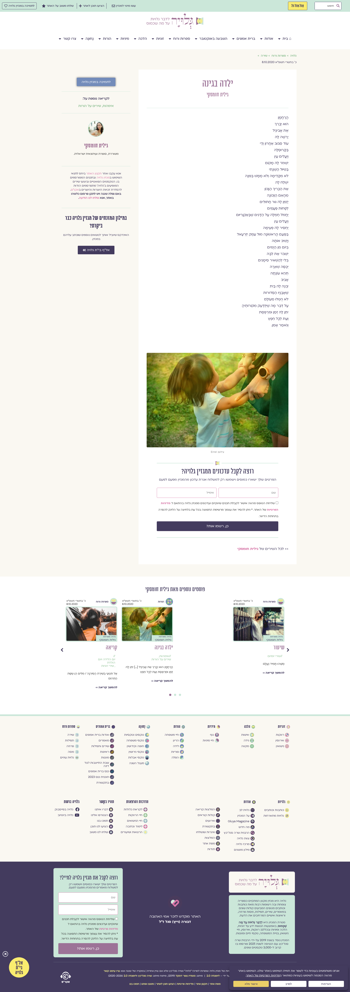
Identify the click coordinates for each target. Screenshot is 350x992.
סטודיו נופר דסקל (185, 975)
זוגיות (160, 38)
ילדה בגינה (275, 647)
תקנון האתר (93, 173)
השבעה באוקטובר (213, 38)
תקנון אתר (201, 984)
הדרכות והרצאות (137, 801)
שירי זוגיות (219, 666)
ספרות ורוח (181, 38)
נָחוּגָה (89, 38)
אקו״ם (75, 190)
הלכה (142, 38)
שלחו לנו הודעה (89, 198)
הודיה (112, 647)
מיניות (125, 38)
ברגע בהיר (164, 647)
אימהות (108, 106)
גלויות (281, 802)
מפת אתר (215, 984)
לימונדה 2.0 (213, 975)
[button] (5, 954)
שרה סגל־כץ (145, 975)
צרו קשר (69, 38)
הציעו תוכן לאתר (165, 984)
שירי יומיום (106, 656)
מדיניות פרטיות (108, 929)
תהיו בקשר (106, 801)
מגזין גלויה (103, 177)
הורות (107, 38)
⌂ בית (287, 38)
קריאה (223, 647)
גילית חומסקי (217, 95)
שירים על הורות (89, 106)
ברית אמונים (246, 38)
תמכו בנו (134, 984)
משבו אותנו (147, 984)
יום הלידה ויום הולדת (218, 661)
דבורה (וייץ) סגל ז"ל (175, 921)
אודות (269, 38)
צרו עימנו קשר (112, 971)
